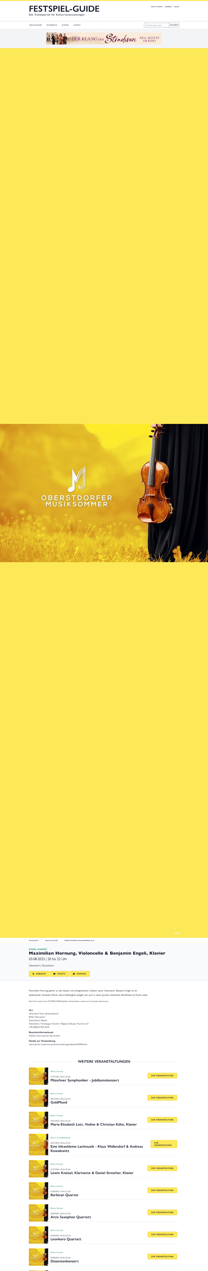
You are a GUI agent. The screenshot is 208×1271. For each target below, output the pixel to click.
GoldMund (59, 1102)
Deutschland (35, 25)
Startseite (34, 940)
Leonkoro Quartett (66, 1239)
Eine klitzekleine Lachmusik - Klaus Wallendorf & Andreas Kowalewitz (97, 1148)
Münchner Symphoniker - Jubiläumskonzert (85, 1080)
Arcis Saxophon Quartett (71, 1217)
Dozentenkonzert (65, 1261)
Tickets (77, 25)
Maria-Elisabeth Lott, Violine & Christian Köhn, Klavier (94, 1124)
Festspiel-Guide (64, 8)
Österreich (52, 25)
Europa (65, 25)
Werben (168, 7)
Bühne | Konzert (38, 949)
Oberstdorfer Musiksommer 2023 (79, 940)
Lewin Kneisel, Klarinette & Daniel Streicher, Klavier (92, 1173)
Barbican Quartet (64, 1195)
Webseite (41, 974)
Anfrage (81, 974)
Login (176, 7)
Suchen (174, 25)
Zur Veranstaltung (162, 1075)
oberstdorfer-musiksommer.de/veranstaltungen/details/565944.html (58, 1044)
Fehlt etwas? (157, 7)
